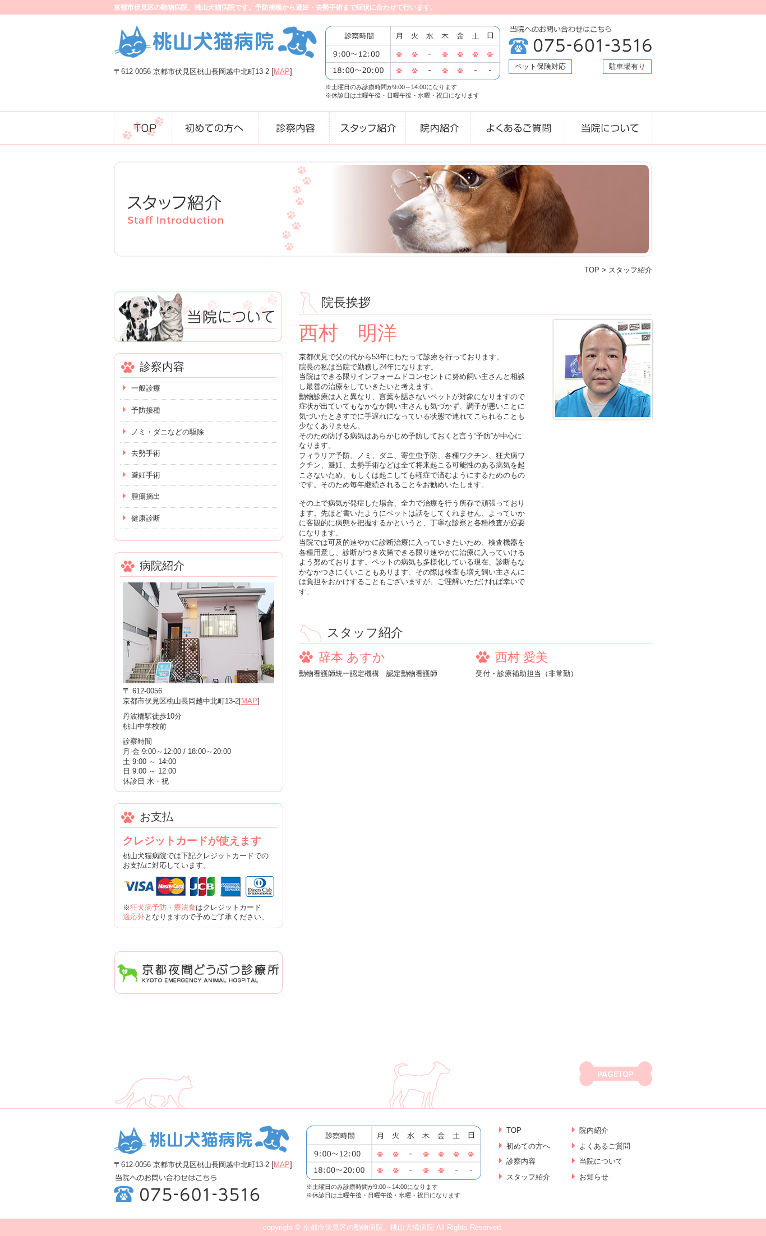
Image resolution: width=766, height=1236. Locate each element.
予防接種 (145, 410)
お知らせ (593, 1177)
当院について (601, 1161)
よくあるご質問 (604, 1146)
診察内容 (521, 1161)
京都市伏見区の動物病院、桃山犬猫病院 (368, 1227)
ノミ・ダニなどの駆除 (167, 432)
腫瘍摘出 (145, 496)
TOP (591, 270)
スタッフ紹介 (528, 1177)
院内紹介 (593, 1130)
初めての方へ (528, 1146)
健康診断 (145, 518)
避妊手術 (145, 475)
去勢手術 (145, 453)
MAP (282, 71)
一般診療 (145, 388)
